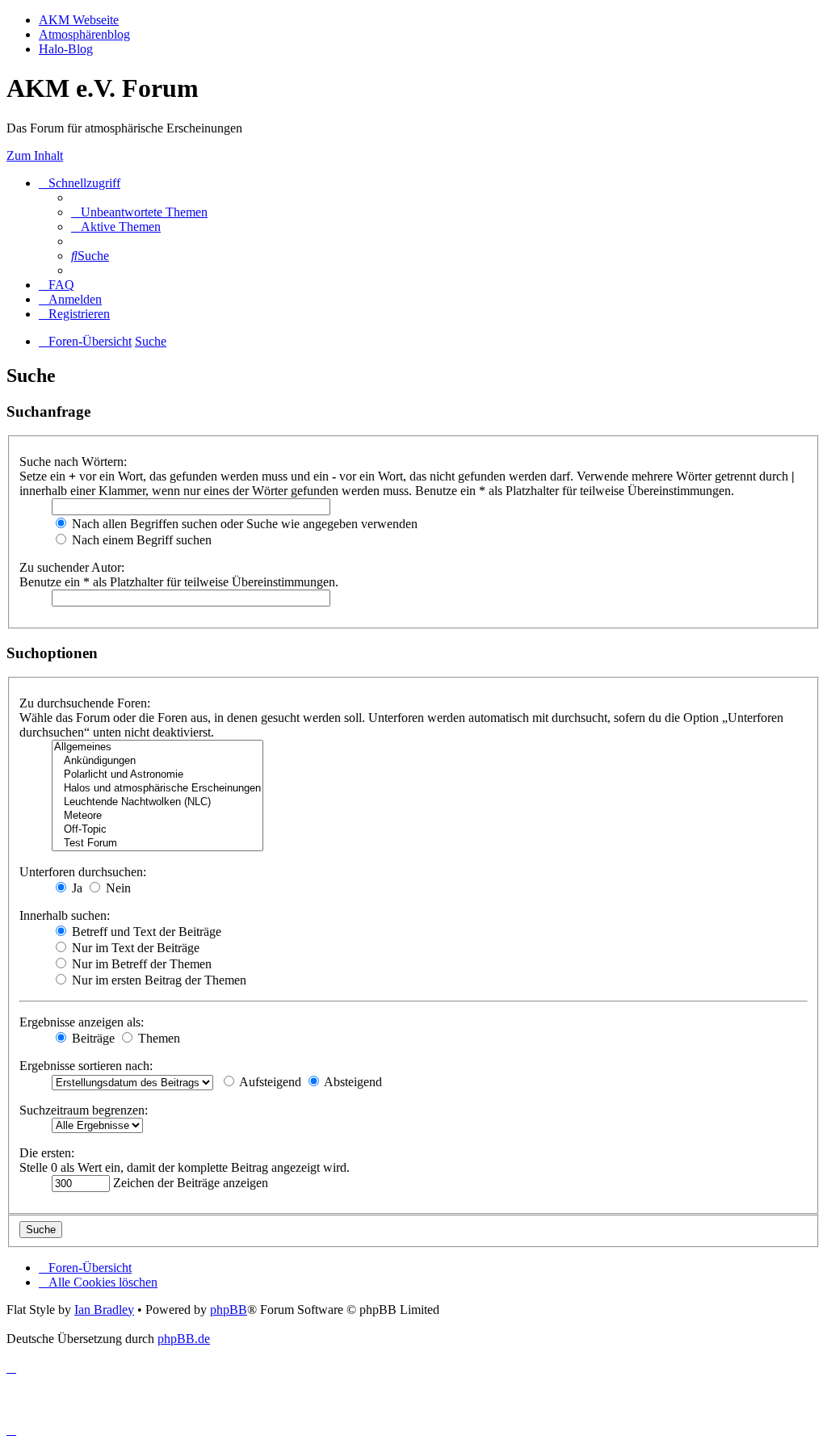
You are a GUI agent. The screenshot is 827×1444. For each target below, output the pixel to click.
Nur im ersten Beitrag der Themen (157, 980)
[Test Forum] (157, 843)
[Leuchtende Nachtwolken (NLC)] (157, 802)
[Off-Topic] (157, 830)
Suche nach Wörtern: (73, 461)
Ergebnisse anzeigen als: (81, 1022)
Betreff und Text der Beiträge (145, 931)
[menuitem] (139, 212)
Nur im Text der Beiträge (134, 948)
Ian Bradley (104, 1309)
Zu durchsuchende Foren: (84, 703)
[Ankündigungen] (157, 761)
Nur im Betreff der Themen (140, 964)
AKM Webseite (79, 20)
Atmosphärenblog (84, 34)
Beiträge (92, 1038)
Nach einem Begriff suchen (140, 540)
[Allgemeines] (157, 747)
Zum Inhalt (34, 155)
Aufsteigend (269, 1082)
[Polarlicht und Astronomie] (157, 775)
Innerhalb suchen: (64, 915)
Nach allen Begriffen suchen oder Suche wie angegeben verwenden (243, 524)
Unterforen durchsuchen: (82, 872)
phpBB (228, 1309)
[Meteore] (157, 816)
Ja (75, 888)
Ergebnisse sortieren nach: (86, 1066)
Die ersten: (46, 1153)
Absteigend (351, 1082)
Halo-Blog (66, 49)
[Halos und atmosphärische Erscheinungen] (157, 788)
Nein (117, 888)
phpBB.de (183, 1338)
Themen (157, 1038)
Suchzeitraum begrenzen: (83, 1110)
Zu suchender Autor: (71, 567)
